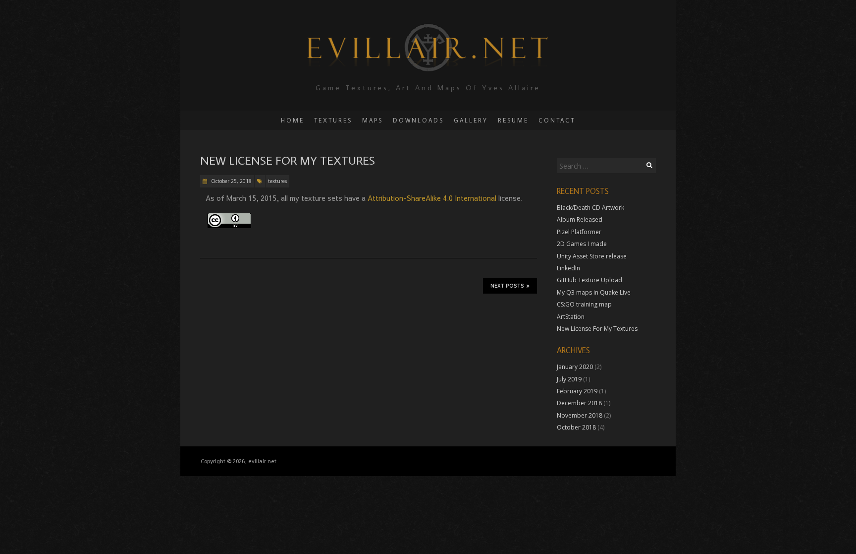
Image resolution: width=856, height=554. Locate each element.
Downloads (418, 120)
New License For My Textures (287, 160)
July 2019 (569, 379)
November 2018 (579, 415)
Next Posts (507, 286)
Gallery (471, 120)
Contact (556, 120)
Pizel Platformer (579, 232)
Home (292, 120)
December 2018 (579, 403)
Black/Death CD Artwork (590, 207)
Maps (372, 120)
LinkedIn (568, 268)
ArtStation (571, 316)
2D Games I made (582, 244)
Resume (513, 120)
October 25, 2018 (231, 181)
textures (277, 181)
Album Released (579, 219)
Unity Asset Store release (592, 256)
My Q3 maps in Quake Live (594, 292)
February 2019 (577, 391)
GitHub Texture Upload (589, 280)
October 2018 (576, 427)
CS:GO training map (584, 304)
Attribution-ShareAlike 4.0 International (433, 198)
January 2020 (575, 367)
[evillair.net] (428, 24)
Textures (333, 120)
